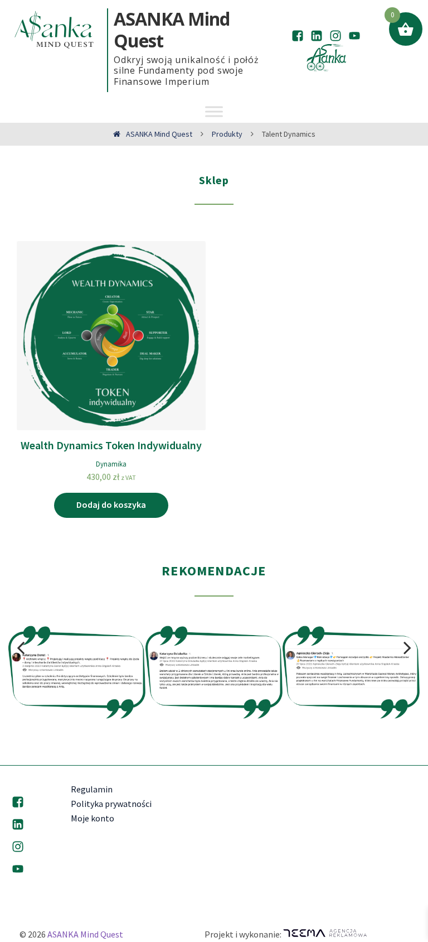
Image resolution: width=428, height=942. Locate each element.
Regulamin (92, 789)
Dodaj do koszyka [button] (111, 504)
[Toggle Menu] (214, 111)
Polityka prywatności (111, 803)
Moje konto (92, 818)
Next (407, 647)
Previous (20, 647)
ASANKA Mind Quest (85, 934)
